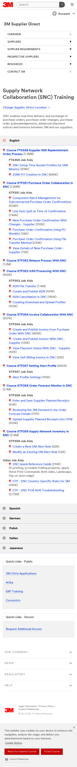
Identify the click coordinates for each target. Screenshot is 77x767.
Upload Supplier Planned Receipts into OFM (42, 419)
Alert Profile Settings (27, 377)
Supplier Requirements (23, 49)
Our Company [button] (16, 652)
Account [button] (64, 14)
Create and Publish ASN (29, 291)
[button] (16, 759)
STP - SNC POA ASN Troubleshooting (38, 490)
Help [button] (9, 685)
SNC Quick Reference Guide (32, 464)
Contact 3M (16, 71)
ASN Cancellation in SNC (30, 297)
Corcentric (13, 600)
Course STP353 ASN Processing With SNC (36, 271)
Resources (15, 64)
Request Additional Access (24, 629)
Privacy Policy (46, 706)
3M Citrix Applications (21, 573)
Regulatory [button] (15, 674)
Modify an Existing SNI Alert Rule (35, 452)
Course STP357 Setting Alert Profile (31, 366)
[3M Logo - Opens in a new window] (8, 4)
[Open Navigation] (72, 4)
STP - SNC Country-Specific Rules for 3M (41, 481)
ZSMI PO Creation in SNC (30, 174)
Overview (14, 34)
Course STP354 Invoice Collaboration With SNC (40, 314)
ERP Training (14, 591)
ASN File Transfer (24, 286)
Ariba (9, 582)
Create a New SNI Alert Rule (32, 446)
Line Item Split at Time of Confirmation (39, 211)
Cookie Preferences (28, 709)
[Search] (62, 4)
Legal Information (27, 706)
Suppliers (14, 42)
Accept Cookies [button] (52, 752)
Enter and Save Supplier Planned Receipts (41, 400)
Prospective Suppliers (23, 57)
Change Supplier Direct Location (25, 107)
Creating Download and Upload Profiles (39, 302)
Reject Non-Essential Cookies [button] (22, 752)
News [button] (9, 663)
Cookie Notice (13, 743)
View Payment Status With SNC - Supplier (41, 348)
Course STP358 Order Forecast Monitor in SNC (39, 385)
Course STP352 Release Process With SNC (36, 260)
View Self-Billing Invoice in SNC (34, 357)
